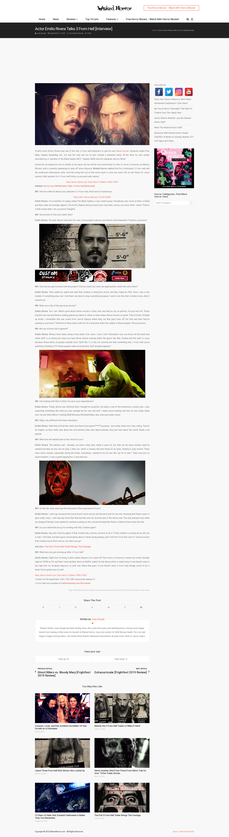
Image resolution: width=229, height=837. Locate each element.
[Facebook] (59, 607)
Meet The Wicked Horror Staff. (168, 127)
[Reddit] (108, 607)
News (56, 19)
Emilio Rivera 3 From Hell (83, 590)
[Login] (192, 19)
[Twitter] (43, 607)
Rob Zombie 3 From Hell (124, 590)
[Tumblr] (125, 607)
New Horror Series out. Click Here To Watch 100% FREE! (92, 182)
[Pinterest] (75, 607)
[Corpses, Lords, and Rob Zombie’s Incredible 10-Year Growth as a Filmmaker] (62, 708)
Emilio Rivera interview (103, 590)
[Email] (141, 607)
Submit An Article (186, 831)
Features (111, 19)
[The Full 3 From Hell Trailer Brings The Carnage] (121, 797)
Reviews (71, 19)
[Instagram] (179, 92)
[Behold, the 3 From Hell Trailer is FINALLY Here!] (121, 708)
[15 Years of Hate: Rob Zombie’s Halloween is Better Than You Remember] (62, 797)
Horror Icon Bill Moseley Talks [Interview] (69, 186)
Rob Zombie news (141, 590)
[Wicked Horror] (114, 8)
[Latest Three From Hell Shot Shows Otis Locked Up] (62, 753)
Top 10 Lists (91, 19)
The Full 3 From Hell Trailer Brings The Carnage (117, 815)
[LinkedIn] (92, 607)
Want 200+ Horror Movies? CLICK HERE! (92, 197)
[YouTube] (189, 92)
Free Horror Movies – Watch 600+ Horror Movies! (171, 8)
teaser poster (122, 151)
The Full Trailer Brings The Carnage (68, 546)
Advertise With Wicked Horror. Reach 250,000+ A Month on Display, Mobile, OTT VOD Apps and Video (174, 137)
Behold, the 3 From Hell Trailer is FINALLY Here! (117, 726)
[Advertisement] (114, 58)
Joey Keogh (41, 33)
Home (42, 19)
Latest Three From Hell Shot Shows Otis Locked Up (60, 770)
